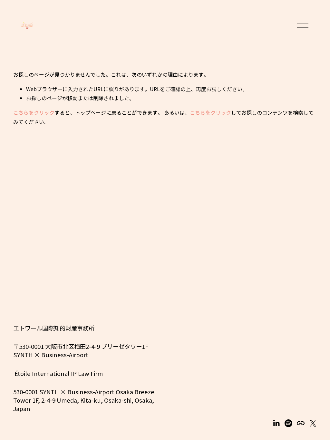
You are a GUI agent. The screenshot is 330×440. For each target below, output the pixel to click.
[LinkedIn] (276, 423)
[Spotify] (288, 423)
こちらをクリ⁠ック (33, 112)
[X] (313, 423)
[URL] (301, 423)
